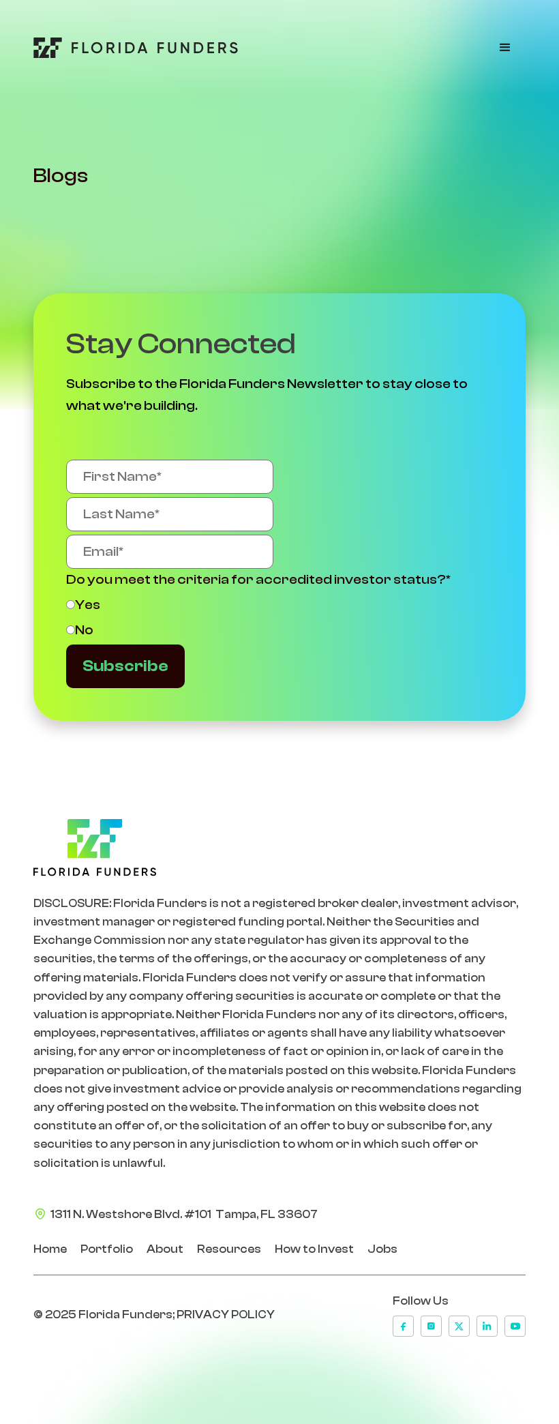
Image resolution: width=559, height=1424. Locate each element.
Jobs (382, 1249)
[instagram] (431, 1326)
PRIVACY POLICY (226, 1314)
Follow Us (421, 1300)
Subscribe (125, 666)
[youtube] (515, 1326)
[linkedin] (487, 1326)
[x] (459, 1326)
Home (50, 1249)
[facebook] (403, 1326)
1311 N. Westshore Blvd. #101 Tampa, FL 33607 (184, 1214)
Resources (229, 1249)
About (165, 1249)
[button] (505, 47)
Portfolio (106, 1249)
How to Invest (314, 1249)
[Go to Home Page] (135, 47)
